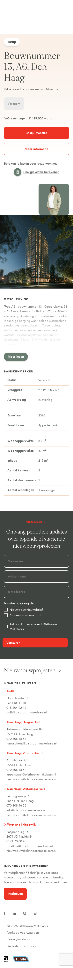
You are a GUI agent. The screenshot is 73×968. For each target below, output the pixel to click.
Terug (12, 42)
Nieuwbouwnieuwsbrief (26, 610)
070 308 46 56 (16, 805)
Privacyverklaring (19, 939)
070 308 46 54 (16, 739)
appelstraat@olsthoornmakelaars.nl (31, 774)
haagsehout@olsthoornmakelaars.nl (31, 743)
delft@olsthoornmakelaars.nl (26, 712)
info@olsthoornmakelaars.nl (26, 810)
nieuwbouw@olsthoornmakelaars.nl (31, 779)
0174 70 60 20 (16, 841)
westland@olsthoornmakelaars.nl (29, 846)
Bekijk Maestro (36, 133)
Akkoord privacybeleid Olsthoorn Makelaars (33, 626)
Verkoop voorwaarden (23, 932)
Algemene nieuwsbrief (25, 615)
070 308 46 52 (16, 770)
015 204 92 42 (16, 708)
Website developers (21, 946)
